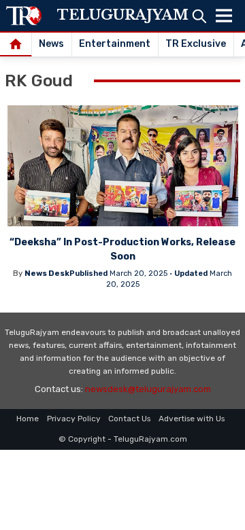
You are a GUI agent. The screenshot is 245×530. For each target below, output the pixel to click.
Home (27, 418)
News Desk (46, 273)
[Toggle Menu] (224, 15)
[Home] (16, 45)
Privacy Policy (74, 418)
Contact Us (129, 418)
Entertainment (114, 44)
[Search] (199, 16)
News (51, 44)
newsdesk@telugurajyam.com (148, 389)
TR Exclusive (195, 44)
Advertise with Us (192, 418)
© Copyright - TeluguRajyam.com (123, 439)
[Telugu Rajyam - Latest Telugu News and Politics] (24, 15)
